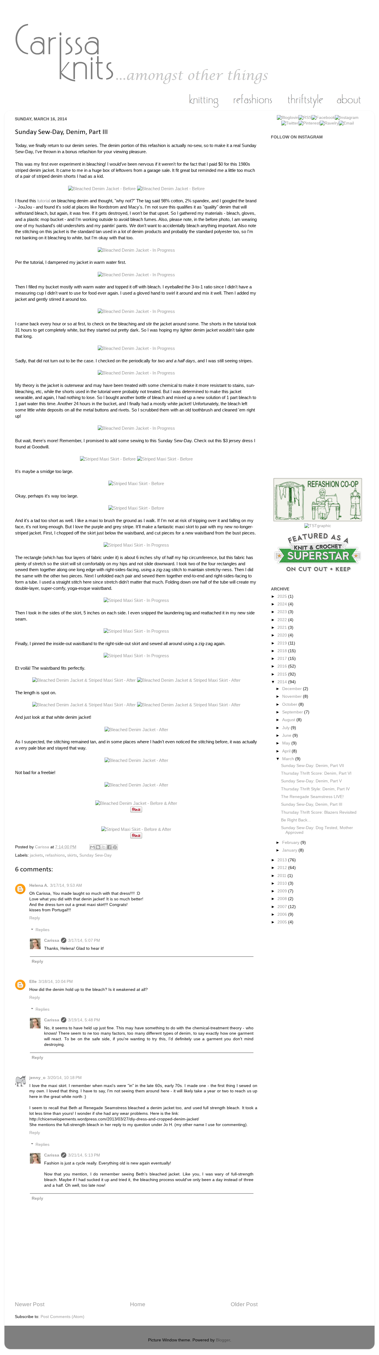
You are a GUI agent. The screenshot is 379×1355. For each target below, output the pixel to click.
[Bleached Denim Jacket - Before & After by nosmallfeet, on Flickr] (136, 803)
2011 (282, 875)
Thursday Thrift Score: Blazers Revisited (318, 812)
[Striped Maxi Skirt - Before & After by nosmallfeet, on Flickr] (136, 829)
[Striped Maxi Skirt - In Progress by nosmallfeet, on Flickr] (136, 545)
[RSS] (304, 117)
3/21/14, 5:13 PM (84, 1155)
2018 (282, 651)
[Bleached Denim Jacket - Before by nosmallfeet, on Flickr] (102, 188)
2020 (282, 635)
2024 (282, 604)
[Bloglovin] (287, 117)
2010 (282, 883)
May (286, 743)
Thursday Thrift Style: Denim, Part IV (315, 789)
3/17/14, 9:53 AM (66, 885)
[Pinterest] (309, 123)
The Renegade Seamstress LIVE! (312, 796)
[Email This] (92, 847)
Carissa (51, 940)
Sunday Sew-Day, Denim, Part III (311, 804)
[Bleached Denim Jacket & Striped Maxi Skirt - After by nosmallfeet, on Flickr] (84, 680)
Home (137, 1304)
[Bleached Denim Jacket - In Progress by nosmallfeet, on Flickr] (136, 250)
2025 (282, 596)
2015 (282, 674)
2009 (282, 891)
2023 (282, 612)
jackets (36, 855)
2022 (282, 620)
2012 (282, 867)
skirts (72, 855)
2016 (282, 666)
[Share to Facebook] (109, 847)
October (290, 704)
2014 (282, 682)
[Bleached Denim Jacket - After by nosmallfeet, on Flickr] (136, 729)
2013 (282, 860)
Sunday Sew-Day (95, 855)
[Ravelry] (329, 123)
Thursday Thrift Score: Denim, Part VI (316, 773)
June (287, 735)
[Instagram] (347, 117)
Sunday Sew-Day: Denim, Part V (311, 781)
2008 (282, 899)
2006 (282, 914)
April (287, 751)
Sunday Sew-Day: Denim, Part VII (312, 765)
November (292, 696)
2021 (282, 627)
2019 (282, 643)
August (289, 720)
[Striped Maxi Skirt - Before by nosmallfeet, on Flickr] (108, 459)
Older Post (244, 1304)
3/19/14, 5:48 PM (84, 1020)
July (286, 728)
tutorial (43, 200)
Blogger (223, 1340)
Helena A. (38, 885)
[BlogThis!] (98, 847)
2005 (282, 922)
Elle (33, 981)
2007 (282, 907)
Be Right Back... (296, 820)
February (291, 842)
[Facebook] (323, 117)
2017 (282, 658)
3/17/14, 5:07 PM (84, 940)
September (293, 712)
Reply (34, 918)
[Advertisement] (320, 237)
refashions (55, 855)
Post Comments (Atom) (62, 1316)
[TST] (317, 526)
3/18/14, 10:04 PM (55, 981)
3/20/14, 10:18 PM (64, 1077)
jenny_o (37, 1077)
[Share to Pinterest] (115, 847)
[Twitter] (289, 123)
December (292, 689)
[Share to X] (104, 847)
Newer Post (29, 1304)
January (290, 850)
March (288, 759)
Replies (42, 930)
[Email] (346, 123)
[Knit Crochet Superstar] (317, 575)
